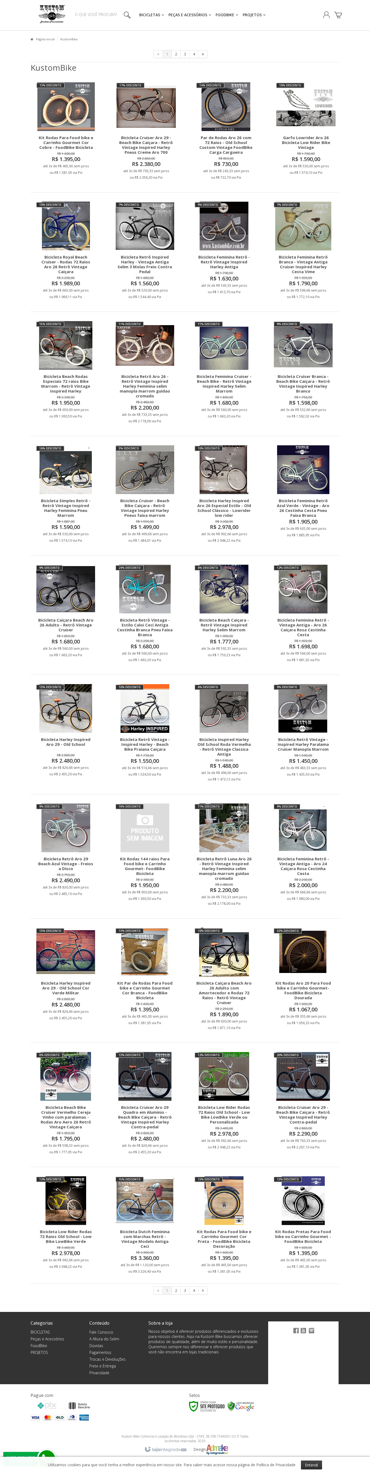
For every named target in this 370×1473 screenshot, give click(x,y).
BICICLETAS (40, 1332)
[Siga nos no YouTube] (303, 1333)
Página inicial (45, 39)
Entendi (311, 1465)
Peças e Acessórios (47, 1338)
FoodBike (39, 1345)
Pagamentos (100, 1352)
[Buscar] (126, 14)
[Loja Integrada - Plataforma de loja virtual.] (165, 1450)
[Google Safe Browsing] (240, 1406)
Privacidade (99, 1372)
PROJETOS (39, 1352)
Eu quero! (70, 152)
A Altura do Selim (104, 1338)
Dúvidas (96, 1345)
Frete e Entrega (102, 1366)
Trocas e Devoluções (107, 1359)
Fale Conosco (101, 1332)
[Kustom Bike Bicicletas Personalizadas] (52, 15)
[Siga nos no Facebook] (295, 1333)
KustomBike (69, 39)
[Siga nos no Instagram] (311, 1333)
